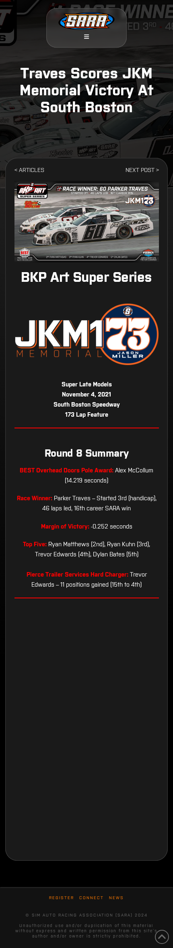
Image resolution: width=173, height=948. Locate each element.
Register (61, 898)
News (116, 898)
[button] (86, 37)
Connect (91, 898)
